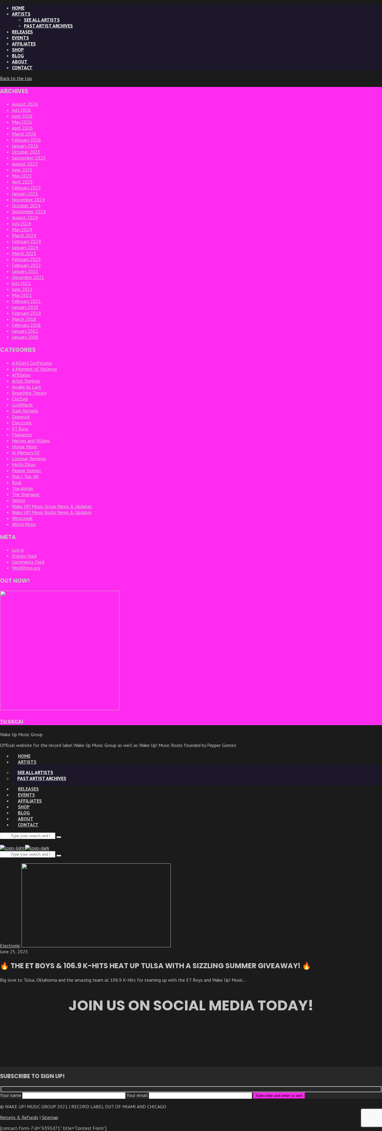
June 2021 (22, 289)
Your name (11, 1095)
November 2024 (28, 199)
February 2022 (26, 265)
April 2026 (22, 128)
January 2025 (25, 194)
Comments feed (28, 562)
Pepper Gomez (26, 470)
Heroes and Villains (31, 441)
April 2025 (22, 182)
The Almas (22, 488)
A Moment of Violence (34, 369)
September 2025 (29, 158)
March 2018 (24, 319)
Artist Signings (26, 381)
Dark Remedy (25, 411)
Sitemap (50, 1117)
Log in (18, 550)
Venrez (18, 500)
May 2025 (22, 176)
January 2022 (25, 271)
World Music (24, 524)
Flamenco (22, 435)
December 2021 (28, 277)
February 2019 (26, 313)
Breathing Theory (29, 393)
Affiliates (21, 375)
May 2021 (22, 295)
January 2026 (25, 146)
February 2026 (26, 140)
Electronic (22, 423)
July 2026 (21, 110)
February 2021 (26, 301)
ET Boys (20, 429)
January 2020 (25, 307)
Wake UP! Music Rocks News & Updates (52, 512)
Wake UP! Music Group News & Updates (52, 506)
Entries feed (24, 556)
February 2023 (26, 259)
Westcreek (22, 518)
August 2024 (25, 217)
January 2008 (25, 337)
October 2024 (26, 205)
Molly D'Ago (24, 464)
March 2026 (24, 134)
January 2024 (25, 247)
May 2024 (22, 229)
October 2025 (26, 152)
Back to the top (16, 78)
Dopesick (21, 417)
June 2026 (22, 116)
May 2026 (22, 122)
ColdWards (22, 405)
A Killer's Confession (32, 363)
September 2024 (29, 211)
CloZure (20, 399)
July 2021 (21, 283)
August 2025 (25, 164)
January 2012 (25, 331)
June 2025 (22, 170)
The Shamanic (26, 494)
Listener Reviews (29, 458)
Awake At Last (26, 387)
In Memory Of (26, 452)
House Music (24, 446)
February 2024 (26, 241)
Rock (16, 482)
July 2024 (21, 223)
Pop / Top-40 (25, 476)
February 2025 (26, 188)
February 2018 (26, 325)
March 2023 (24, 253)
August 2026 (25, 104)
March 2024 (24, 235)
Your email (138, 1095)
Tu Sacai (11, 721)
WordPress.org (26, 568)
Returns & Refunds (19, 1117)
